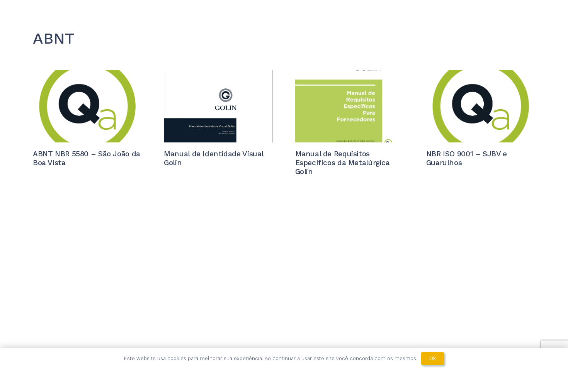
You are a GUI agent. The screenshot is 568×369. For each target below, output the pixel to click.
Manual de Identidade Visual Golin (213, 158)
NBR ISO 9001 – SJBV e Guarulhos (466, 158)
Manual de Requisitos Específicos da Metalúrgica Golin (342, 162)
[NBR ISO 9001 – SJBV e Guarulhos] (480, 106)
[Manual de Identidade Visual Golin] (218, 106)
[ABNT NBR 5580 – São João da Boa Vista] (87, 106)
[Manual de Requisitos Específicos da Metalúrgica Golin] (349, 106)
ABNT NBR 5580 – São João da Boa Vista (86, 158)
